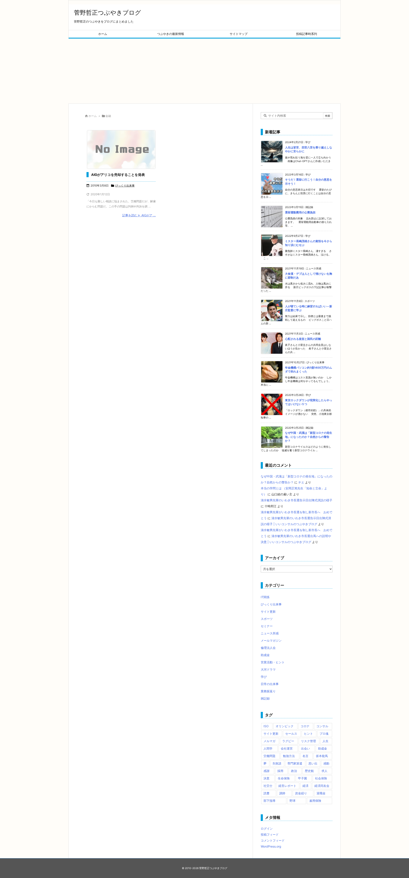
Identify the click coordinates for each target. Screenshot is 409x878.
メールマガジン (271, 640)
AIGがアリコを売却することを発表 (118, 174)
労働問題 (269, 756)
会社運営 (287, 748)
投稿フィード (270, 834)
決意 (266, 778)
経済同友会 (321, 785)
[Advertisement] (204, 70)
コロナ (305, 726)
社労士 (268, 785)
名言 (305, 756)
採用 (280, 771)
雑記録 (265, 698)
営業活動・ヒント (273, 662)
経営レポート (287, 785)
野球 (292, 800)
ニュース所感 (270, 633)
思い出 (312, 763)
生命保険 (284, 778)
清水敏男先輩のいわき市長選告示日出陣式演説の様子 (296, 500)
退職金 (321, 793)
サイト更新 (268, 611)
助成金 (265, 655)
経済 (305, 785)
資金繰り (301, 793)
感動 (326, 763)
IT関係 (265, 597)
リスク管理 (308, 741)
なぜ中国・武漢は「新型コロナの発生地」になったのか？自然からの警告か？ (308, 436)
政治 (294, 771)
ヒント (308, 733)
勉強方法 (289, 756)
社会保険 (321, 778)
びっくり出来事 (125, 185)
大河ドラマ (268, 669)
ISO (266, 726)
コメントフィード (273, 840)
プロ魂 (324, 733)
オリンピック (285, 726)
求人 (324, 771)
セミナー (267, 626)
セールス (291, 733)
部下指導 (269, 800)
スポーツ (267, 619)
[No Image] (121, 149)
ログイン (267, 828)
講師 (282, 793)
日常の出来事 (270, 684)
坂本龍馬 (322, 756)
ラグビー (288, 741)
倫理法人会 (268, 648)
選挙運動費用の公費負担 (300, 212)
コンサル (322, 726)
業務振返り (268, 691)
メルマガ (269, 741)
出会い (305, 748)
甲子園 (302, 778)
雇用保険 (315, 800)
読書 (266, 793)
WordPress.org (271, 846)
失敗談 (276, 763)
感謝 (266, 771)
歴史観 (309, 771)
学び (264, 676)
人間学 (268, 748)
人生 (325, 741)
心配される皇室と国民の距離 (303, 339)
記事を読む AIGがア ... (139, 215)
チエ (301, 482)
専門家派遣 (294, 763)
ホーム (92, 116)
